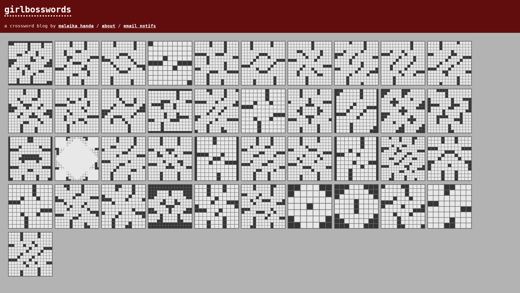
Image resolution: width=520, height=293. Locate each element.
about (108, 25)
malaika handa (76, 25)
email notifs (139, 25)
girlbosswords (37, 9)
